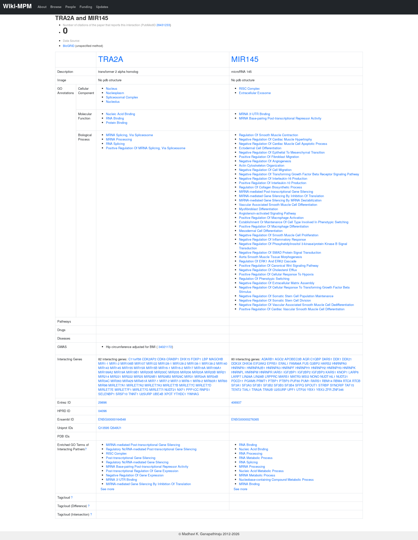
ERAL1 (283, 363)
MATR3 (295, 376)
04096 (102, 410)
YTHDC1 (180, 394)
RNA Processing (250, 453)
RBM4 (337, 380)
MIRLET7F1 (123, 389)
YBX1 (311, 389)
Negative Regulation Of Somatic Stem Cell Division (275, 300)
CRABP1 (172, 359)
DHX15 (185, 359)
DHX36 (247, 363)
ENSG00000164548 (112, 419)
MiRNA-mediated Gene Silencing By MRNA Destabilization (280, 200)
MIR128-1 (165, 363)
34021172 (165, 346)
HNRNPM (251, 372)
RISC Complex (249, 88)
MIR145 (245, 58)
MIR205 (173, 372)
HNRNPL (237, 372)
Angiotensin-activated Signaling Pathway (267, 213)
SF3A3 (247, 385)
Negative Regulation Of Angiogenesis (265, 161)
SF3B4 (289, 385)
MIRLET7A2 (135, 385)
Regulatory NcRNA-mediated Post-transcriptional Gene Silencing (151, 449)
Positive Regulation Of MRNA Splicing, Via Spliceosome (145, 148)
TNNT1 (133, 394)
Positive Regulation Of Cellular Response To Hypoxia (276, 274)
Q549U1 (115, 427)
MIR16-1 (164, 367)
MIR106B (127, 363)
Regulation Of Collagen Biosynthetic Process (270, 187)
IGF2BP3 (318, 372)
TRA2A (110, 58)
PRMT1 (261, 380)
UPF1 (291, 389)
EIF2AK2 (259, 363)
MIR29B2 (164, 376)
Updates (102, 6)
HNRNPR (265, 372)
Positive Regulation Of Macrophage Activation (271, 217)
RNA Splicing (115, 143)
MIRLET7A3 (153, 385)
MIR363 (116, 380)
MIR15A (139, 367)
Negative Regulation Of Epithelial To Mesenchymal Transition (282, 152)
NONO (314, 376)
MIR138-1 (194, 363)
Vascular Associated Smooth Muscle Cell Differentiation (278, 204)
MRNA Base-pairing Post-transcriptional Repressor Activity (280, 118)
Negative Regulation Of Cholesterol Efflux (268, 269)
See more (107, 489)
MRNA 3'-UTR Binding (254, 113)
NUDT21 (170, 389)
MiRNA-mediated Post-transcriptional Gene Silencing (276, 191)
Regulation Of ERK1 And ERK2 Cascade (267, 261)
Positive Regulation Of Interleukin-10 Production (272, 182)
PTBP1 (273, 380)
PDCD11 (237, 380)
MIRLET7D (203, 385)
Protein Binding (116, 122)
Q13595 (103, 427)
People (70, 6)
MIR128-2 (179, 363)
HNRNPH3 (334, 367)
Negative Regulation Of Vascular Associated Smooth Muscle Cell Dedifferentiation (296, 304)
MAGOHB (216, 359)
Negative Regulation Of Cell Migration (265, 169)
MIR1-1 (103, 363)
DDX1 (337, 359)
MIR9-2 (198, 380)
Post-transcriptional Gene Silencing (130, 457)
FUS (305, 363)
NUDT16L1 (327, 376)
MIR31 (189, 376)
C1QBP (315, 359)
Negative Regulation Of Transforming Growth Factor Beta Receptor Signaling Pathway (299, 174)
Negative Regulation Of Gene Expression (135, 475)
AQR (306, 359)
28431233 (163, 25)
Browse (55, 6)
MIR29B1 (150, 376)
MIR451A (140, 380)
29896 (102, 402)
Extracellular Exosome (255, 92)
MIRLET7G (140, 389)
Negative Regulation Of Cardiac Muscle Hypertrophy (275, 139)
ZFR (328, 389)
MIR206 (185, 372)
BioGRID (69, 46)
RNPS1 (205, 389)
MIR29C (177, 376)
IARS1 (278, 372)
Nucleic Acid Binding (120, 113)
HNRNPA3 (273, 367)
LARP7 (236, 376)
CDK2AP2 (149, 359)
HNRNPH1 (302, 367)
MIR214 (103, 376)
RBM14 (327, 380)
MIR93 (222, 380)
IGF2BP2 (304, 372)
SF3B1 (257, 385)
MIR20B (210, 372)
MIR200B (146, 372)
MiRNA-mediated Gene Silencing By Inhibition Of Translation (281, 195)
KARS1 (331, 372)
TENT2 (236, 389)
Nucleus (111, 88)
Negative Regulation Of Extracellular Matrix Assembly (276, 283)
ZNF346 (337, 389)
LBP (205, 359)
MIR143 (103, 367)
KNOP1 (342, 372)
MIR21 (221, 372)
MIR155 (127, 367)
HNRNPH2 (318, 367)
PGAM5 (249, 380)
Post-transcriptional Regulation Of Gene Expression (142, 470)
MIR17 (188, 367)
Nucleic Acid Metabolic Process (261, 470)
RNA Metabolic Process (256, 457)
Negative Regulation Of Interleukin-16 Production (273, 178)
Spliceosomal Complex (122, 97)
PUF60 (295, 380)
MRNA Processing (119, 139)
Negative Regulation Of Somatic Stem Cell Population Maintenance (286, 296)
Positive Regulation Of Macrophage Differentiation (274, 226)
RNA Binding (115, 118)
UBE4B (158, 394)
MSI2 (305, 376)
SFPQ (299, 385)
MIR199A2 (105, 372)
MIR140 (221, 363)
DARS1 (327, 359)
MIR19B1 (132, 372)
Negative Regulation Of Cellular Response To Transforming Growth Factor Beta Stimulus (294, 289)
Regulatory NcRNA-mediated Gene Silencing (137, 462)
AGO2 (279, 359)
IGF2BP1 (290, 372)
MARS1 (283, 376)
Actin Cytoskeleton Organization (261, 165)
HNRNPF (288, 367)
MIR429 (127, 380)
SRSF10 (121, 394)
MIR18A (200, 367)
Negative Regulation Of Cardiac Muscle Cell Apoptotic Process (283, 143)
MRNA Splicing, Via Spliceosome (129, 135)
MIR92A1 (210, 380)
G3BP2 (315, 363)
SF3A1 (236, 385)
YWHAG (193, 394)
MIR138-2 (208, 363)
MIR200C (160, 372)
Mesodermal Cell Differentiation (261, 230)
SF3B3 (279, 385)
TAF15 (349, 385)
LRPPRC (271, 376)
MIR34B (212, 376)
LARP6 (353, 372)
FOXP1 (196, 359)
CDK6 (161, 359)
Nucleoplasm (115, 92)
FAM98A (295, 363)
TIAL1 (246, 389)
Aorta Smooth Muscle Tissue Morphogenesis (270, 256)
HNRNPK (349, 367)
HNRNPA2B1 (256, 367)
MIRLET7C (187, 385)
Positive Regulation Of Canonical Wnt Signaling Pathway (279, 265)
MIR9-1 (187, 380)
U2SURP (145, 394)
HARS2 (326, 363)
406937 (236, 402)
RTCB (356, 380)
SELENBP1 (106, 394)
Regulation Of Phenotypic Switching (264, 278)
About (41, 6)
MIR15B (151, 367)
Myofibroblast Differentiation (258, 209)
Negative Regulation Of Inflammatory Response (272, 239)
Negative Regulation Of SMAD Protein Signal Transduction (280, 252)
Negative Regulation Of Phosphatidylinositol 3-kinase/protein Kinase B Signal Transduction (293, 245)
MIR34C (104, 380)
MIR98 (102, 385)
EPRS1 (272, 363)
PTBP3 (284, 380)
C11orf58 (134, 359)
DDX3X (236, 363)
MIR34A (200, 376)
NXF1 (181, 389)
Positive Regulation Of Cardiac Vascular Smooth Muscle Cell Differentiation (291, 309)
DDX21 (347, 359)
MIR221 (115, 376)
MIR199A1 (214, 367)
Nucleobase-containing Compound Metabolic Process (276, 479)
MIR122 (151, 363)
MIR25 (138, 376)
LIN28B (259, 376)
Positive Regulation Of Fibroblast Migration (269, 156)
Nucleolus (113, 101)
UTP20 (301, 389)
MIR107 (139, 363)
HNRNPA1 (238, 367)
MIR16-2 (177, 367)
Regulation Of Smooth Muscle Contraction (268, 135)
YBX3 (320, 389)
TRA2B (268, 389)
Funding (86, 6)
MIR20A (197, 372)
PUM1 (305, 380)
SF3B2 (268, 385)
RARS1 (316, 380)
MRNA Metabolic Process (257, 475)
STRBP (323, 385)
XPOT (168, 394)
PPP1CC (192, 389)
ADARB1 (267, 359)
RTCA (347, 380)
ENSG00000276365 (245, 419)
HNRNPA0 (339, 363)
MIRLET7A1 (117, 385)
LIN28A (247, 376)
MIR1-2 (114, 363)
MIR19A (119, 372)
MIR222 (127, 376)
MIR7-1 (153, 380)
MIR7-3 (176, 380)
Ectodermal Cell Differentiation (260, 148)
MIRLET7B (170, 385)
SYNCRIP (337, 385)
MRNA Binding (249, 483)
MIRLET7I (156, 389)
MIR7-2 (164, 380)
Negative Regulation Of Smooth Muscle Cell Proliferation (278, 235)
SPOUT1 (311, 385)
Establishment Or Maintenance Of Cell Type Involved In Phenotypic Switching (293, 222)
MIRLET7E (106, 389)
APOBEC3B (293, 359)
